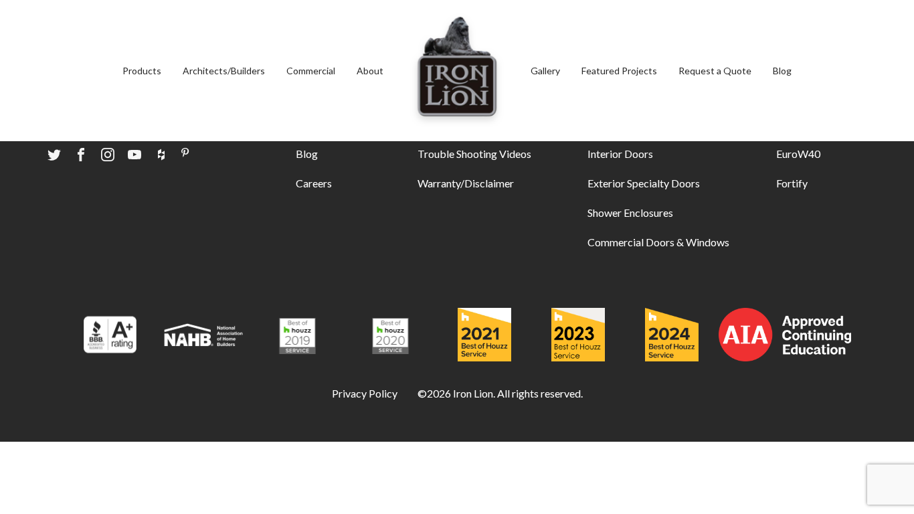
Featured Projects (619, 70)
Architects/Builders (224, 70)
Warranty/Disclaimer (466, 183)
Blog (782, 70)
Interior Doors (620, 153)
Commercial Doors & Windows (658, 242)
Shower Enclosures (630, 212)
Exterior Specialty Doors (643, 183)
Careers (314, 183)
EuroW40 (798, 153)
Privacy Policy (364, 393)
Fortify (792, 183)
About (370, 70)
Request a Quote (714, 70)
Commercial (310, 70)
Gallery (545, 70)
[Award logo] (110, 336)
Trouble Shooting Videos (474, 153)
